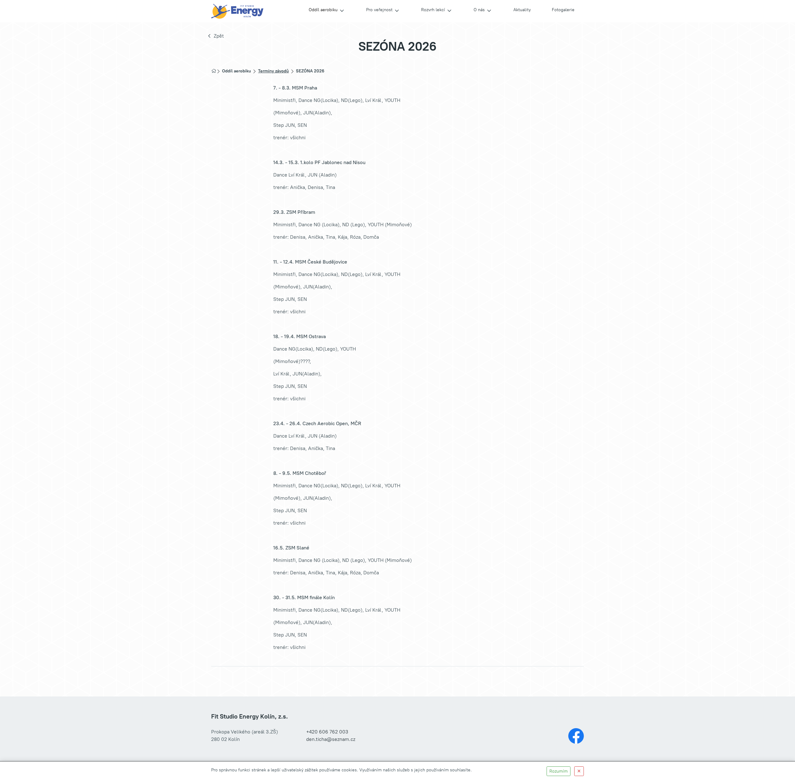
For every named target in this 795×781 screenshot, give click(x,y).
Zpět (219, 36)
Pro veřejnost (379, 9)
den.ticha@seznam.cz (330, 739)
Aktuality (522, 9)
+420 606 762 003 (327, 732)
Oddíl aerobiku (323, 9)
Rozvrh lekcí (433, 9)
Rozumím (558, 771)
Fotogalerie (563, 9)
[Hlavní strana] (213, 71)
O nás (479, 9)
